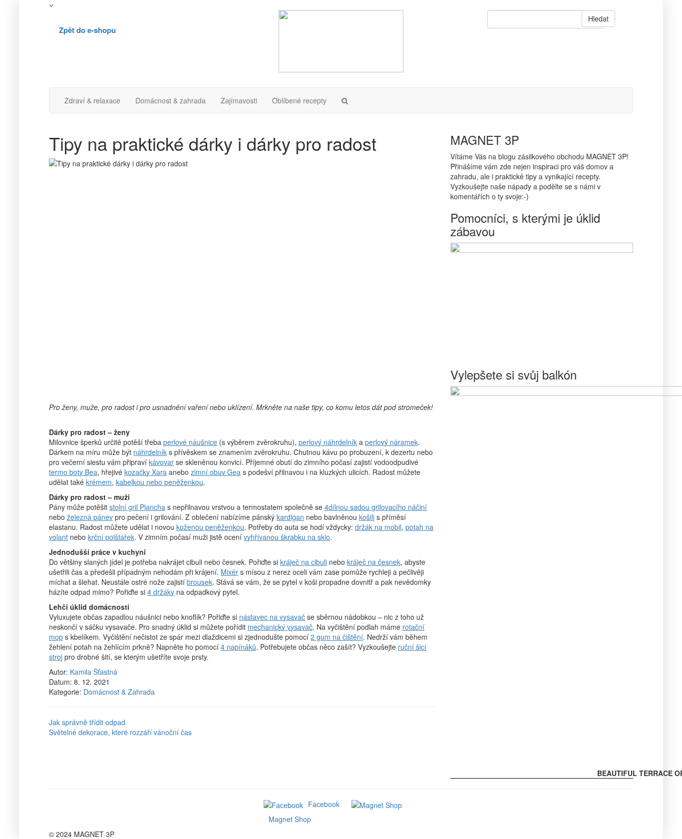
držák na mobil (378, 527)
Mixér (229, 572)
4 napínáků (238, 647)
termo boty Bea (73, 472)
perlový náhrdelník (328, 442)
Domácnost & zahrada (170, 100)
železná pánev (90, 517)
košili (366, 517)
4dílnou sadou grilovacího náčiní (376, 507)
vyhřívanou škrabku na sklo (287, 537)
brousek (199, 582)
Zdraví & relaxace (92, 100)
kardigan (290, 517)
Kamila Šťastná (93, 672)
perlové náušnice (190, 442)
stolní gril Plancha (137, 507)
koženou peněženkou (210, 527)
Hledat (598, 18)
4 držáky (160, 592)
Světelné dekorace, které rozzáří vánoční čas (120, 732)
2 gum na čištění (337, 637)
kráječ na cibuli (303, 562)
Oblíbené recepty (299, 100)
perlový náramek (391, 442)
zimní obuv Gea (216, 472)
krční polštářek (111, 537)
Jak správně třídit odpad (87, 722)
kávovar (161, 462)
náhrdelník (150, 452)
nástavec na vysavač (272, 617)
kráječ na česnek (373, 562)
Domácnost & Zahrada (119, 692)
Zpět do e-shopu (87, 29)
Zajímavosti (239, 100)
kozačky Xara (145, 472)
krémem (99, 482)
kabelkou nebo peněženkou (159, 482)
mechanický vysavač (280, 627)
